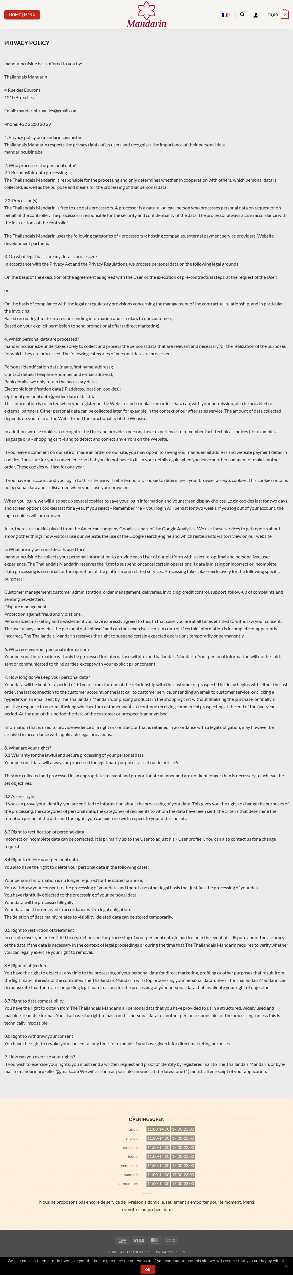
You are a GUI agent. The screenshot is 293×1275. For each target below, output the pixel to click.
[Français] (226, 14)
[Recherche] (242, 14)
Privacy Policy (171, 1252)
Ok (148, 1270)
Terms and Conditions (129, 1252)
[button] (278, 15)
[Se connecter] (256, 15)
